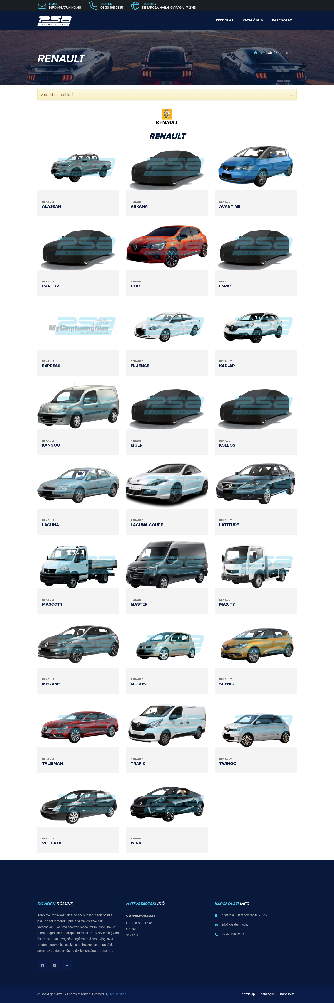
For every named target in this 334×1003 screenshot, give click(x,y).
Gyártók (271, 53)
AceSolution (117, 994)
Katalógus (253, 20)
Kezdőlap (225, 20)
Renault (291, 53)
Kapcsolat (282, 20)
